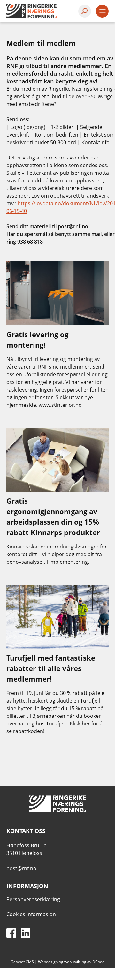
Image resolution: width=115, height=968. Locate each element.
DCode (98, 961)
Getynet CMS (22, 961)
